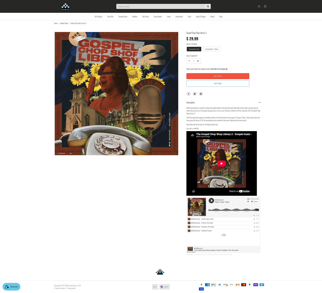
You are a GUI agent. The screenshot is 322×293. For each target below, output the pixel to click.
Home (55, 23)
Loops (169, 16)
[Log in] (259, 6)
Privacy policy (71, 288)
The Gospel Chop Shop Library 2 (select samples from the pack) (213, 254)
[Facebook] (188, 94)
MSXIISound (190, 254)
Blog (220, 16)
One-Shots (145, 16)
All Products (98, 16)
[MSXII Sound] (65, 6)
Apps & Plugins (201, 16)
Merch (212, 16)
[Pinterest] (201, 94)
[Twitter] (195, 94)
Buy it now (218, 83)
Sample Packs (122, 16)
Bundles (134, 16)
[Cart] (265, 6)
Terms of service (60, 288)
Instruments (179, 16)
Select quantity (191, 55)
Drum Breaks (158, 16)
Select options (191, 44)
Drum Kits (110, 16)
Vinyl (189, 16)
